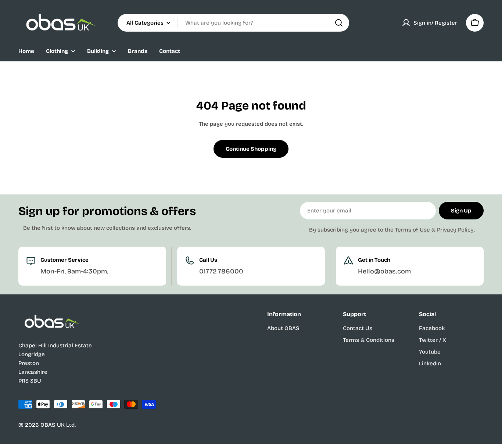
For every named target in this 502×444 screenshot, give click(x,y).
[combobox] (233, 23)
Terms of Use (412, 229)
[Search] (338, 22)
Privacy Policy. (456, 229)
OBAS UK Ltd (57, 425)
